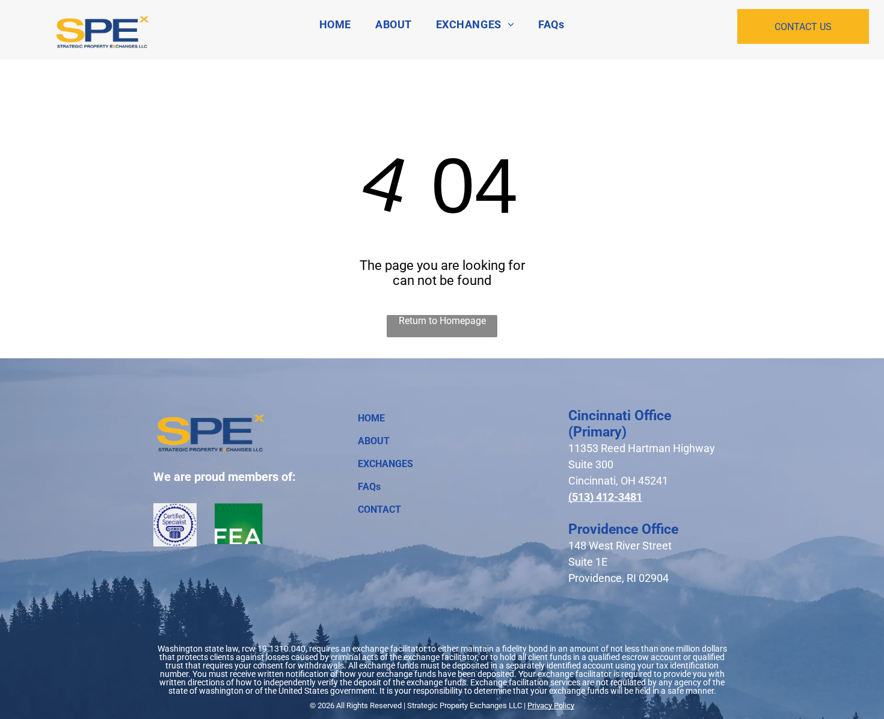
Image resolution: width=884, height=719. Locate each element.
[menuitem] (335, 24)
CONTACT (379, 509)
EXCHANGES (385, 464)
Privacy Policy (550, 705)
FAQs (369, 486)
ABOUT (374, 441)
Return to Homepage (442, 320)
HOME (371, 418)
